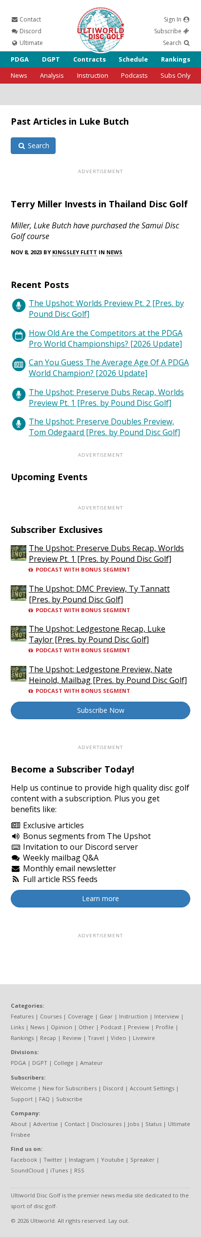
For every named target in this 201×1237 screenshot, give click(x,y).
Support (22, 1099)
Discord (29, 31)
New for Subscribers (69, 1088)
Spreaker (142, 1159)
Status (153, 1123)
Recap (48, 1037)
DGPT (51, 59)
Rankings (175, 59)
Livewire (144, 1037)
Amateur (91, 1062)
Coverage (80, 1016)
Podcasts (134, 75)
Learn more (100, 898)
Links (17, 1027)
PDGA (20, 59)
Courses (50, 1016)
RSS (79, 1170)
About (19, 1123)
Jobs (133, 1123)
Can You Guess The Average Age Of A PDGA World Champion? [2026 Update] (109, 367)
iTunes (59, 1170)
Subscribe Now (100, 710)
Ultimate (30, 43)
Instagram (82, 1159)
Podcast (110, 1027)
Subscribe (168, 31)
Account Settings (152, 1088)
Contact (29, 19)
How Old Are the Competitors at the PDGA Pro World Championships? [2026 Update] (105, 338)
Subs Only (175, 75)
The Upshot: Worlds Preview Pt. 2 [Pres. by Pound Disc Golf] (106, 308)
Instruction (92, 75)
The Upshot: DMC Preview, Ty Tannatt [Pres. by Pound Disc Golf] (99, 594)
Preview (138, 1027)
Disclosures (106, 1123)
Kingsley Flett (74, 252)
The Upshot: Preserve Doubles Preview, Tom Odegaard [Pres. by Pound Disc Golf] (104, 427)
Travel (96, 1037)
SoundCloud (27, 1170)
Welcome (23, 1088)
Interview (166, 1016)
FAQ (44, 1099)
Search (173, 43)
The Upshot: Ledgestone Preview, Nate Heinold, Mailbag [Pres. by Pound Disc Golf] (108, 674)
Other (86, 1027)
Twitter (52, 1159)
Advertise (45, 1123)
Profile (165, 1027)
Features (22, 1016)
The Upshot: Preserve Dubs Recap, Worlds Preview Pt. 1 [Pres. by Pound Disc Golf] (106, 397)
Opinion (61, 1027)
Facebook (24, 1159)
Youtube (112, 1159)
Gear (106, 1016)
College (64, 1062)
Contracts (89, 59)
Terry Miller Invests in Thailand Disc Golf (99, 204)
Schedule (133, 59)
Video (118, 1037)
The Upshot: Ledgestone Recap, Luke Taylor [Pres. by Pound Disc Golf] (97, 634)
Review (71, 1037)
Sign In (173, 19)
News (19, 75)
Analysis (52, 75)
